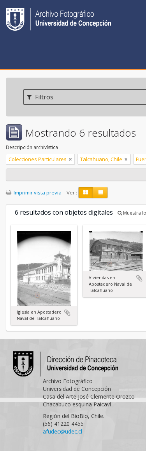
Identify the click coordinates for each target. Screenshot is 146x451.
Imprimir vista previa (37, 192)
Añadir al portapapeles (67, 313)
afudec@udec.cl (62, 431)
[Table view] (100, 192)
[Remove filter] (70, 159)
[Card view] (85, 192)
